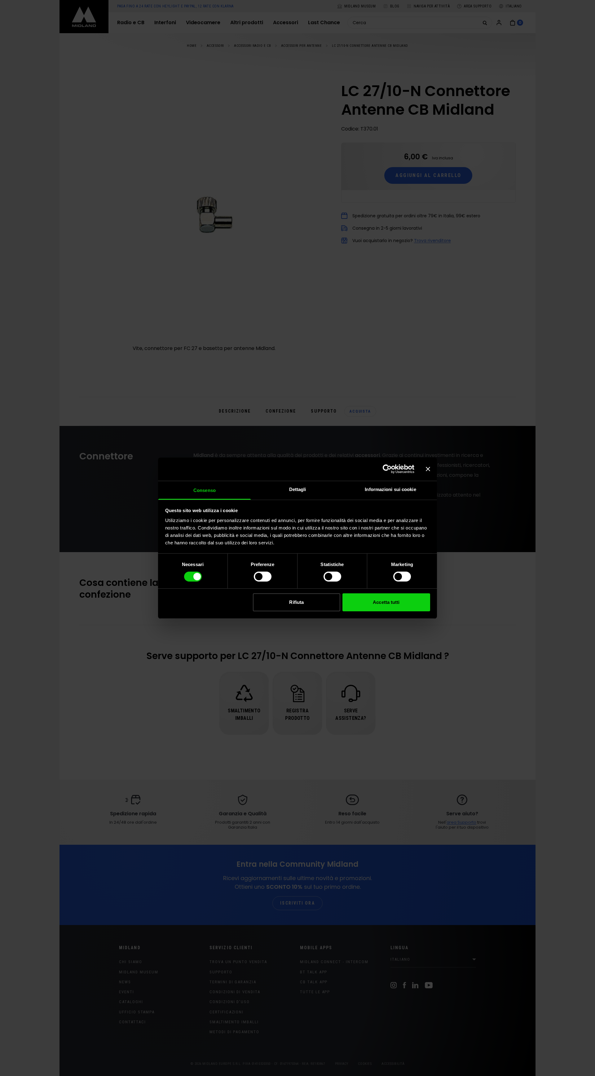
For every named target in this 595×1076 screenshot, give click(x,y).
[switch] (262, 577)
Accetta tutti (386, 602)
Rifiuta (296, 602)
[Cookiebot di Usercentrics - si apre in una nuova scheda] (387, 469)
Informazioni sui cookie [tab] (390, 489)
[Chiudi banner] (428, 469)
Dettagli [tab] (297, 489)
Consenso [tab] (204, 490)
